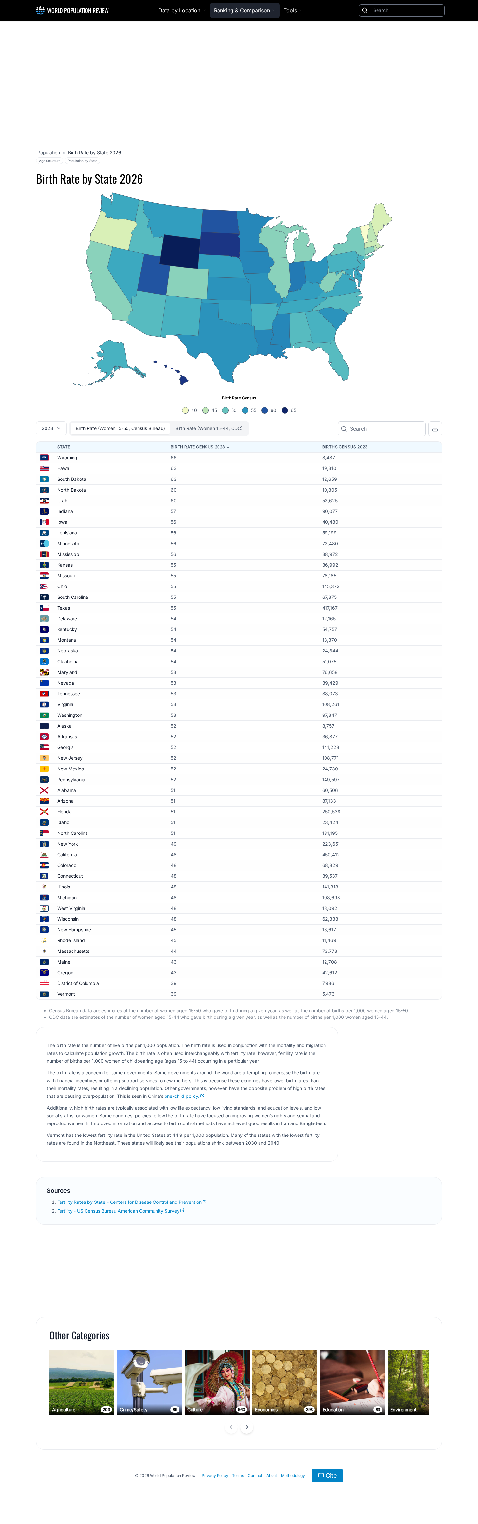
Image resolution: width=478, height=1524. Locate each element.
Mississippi (68, 554)
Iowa (62, 522)
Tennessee (68, 693)
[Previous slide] (231, 1427)
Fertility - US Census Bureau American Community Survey (118, 1211)
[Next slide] (246, 1427)
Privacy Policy (215, 1475)
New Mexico (70, 768)
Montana (66, 640)
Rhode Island (71, 940)
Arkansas (67, 736)
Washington (69, 715)
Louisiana (67, 532)
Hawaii (64, 468)
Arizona (65, 801)
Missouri (66, 575)
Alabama (66, 790)
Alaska (64, 726)
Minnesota (68, 543)
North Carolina (72, 833)
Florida (64, 811)
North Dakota (71, 490)
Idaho (63, 822)
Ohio (62, 586)
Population (48, 152)
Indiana (65, 511)
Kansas (65, 565)
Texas (63, 608)
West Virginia (71, 908)
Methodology (293, 1475)
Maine (63, 962)
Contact (255, 1475)
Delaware (67, 618)
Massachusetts (73, 951)
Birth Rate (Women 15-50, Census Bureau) (120, 428)
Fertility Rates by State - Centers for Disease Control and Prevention (129, 1202)
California (67, 854)
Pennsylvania (71, 779)
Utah (62, 500)
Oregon (65, 972)
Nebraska (67, 650)
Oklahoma (68, 661)
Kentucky (67, 629)
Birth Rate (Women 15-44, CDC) (209, 428)
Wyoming (67, 457)
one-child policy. (182, 1096)
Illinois (63, 886)
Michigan (67, 897)
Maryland (67, 672)
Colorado (66, 865)
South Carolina (72, 597)
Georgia (65, 747)
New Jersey (70, 758)
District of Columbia (78, 983)
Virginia (65, 704)
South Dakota (71, 479)
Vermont (66, 994)
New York (67, 844)
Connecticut (70, 876)
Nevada (65, 683)
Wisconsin (68, 919)
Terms (238, 1475)
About (271, 1475)
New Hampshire (74, 929)
